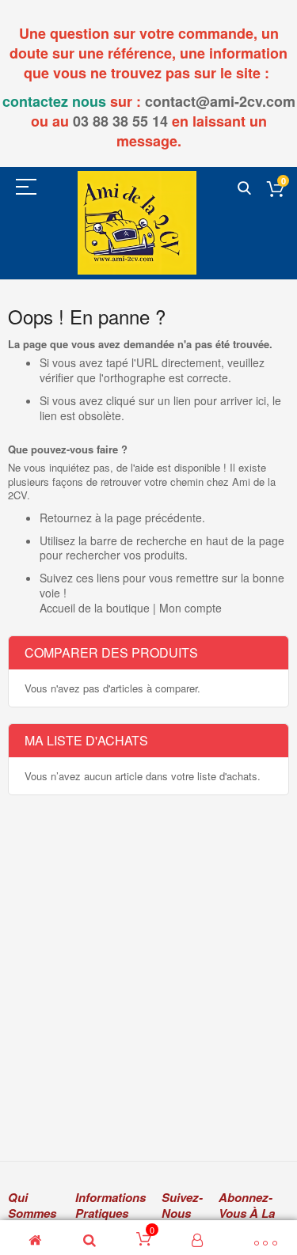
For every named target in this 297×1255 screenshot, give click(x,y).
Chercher (244, 189)
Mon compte (190, 608)
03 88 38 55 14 (120, 121)
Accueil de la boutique (95, 608)
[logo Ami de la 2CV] (137, 223)
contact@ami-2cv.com (220, 101)
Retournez (66, 517)
